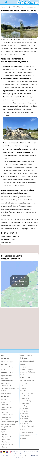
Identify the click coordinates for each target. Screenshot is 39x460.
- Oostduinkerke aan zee (10, 388)
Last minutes (6, 393)
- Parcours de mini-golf (9, 422)
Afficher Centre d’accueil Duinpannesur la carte (19, 281)
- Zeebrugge (24, 398)
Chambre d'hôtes (7, 381)
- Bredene (24, 408)
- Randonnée (5, 439)
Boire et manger (26, 355)
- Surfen (4, 447)
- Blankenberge (26, 401)
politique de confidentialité (18, 455)
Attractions (5, 410)
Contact (23, 439)
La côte (23, 391)
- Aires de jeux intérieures (6, 418)
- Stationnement (26, 367)
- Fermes (4, 412)
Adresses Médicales (27, 372)
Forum (22, 374)
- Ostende (24, 411)
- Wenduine (24, 403)
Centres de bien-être (8, 424)
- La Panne (24, 424)
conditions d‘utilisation (6, 455)
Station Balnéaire (7, 362)
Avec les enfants (7, 367)
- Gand (22, 386)
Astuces (4, 364)
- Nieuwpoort (6, 386)
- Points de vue (6, 407)
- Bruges (23, 383)
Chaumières (5, 383)
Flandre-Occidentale (27, 381)
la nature (15, 48)
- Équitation (5, 442)
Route (22, 364)
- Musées (4, 405)
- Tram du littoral (26, 369)
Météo (3, 369)
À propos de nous (26, 432)
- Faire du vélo (6, 437)
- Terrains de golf (7, 444)
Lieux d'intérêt (6, 402)
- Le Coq (23, 406)
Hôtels (3, 391)
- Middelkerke (25, 413)
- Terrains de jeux (7, 415)
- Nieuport (24, 418)
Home (3, 355)
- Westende (24, 416)
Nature (3, 429)
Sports (3, 432)
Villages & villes (6, 427)
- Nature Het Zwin (26, 393)
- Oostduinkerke (26, 421)
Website (8, 243)
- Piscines (4, 434)
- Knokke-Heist (25, 396)
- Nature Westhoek (27, 426)
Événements (24, 358)
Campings (4, 378)
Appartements (6, 376)
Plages (3, 400)
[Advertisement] (19, 249)
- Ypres (23, 388)
